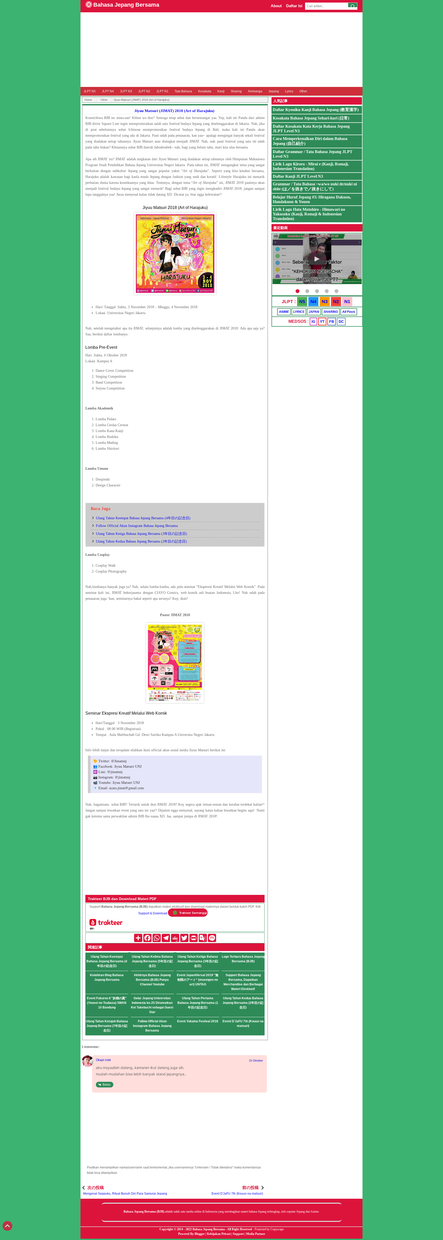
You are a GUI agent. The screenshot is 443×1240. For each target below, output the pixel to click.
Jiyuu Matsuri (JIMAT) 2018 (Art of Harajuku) (174, 111)
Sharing (236, 91)
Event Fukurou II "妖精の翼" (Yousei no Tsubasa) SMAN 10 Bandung (107, 1002)
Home (88, 99)
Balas (106, 1084)
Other (303, 91)
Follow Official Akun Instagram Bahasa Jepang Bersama (137, 526)
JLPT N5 (90, 91)
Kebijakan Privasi (218, 1234)
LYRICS (298, 312)
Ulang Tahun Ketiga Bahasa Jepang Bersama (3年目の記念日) (141, 534)
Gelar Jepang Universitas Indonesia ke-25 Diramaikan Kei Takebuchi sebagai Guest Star (152, 1005)
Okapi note (103, 1060)
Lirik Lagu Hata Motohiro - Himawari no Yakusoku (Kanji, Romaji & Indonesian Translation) (309, 214)
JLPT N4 (108, 91)
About (276, 6)
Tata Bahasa (183, 91)
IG (313, 321)
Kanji (221, 91)
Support (238, 1234)
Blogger (200, 1234)
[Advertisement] (221, 49)
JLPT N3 (126, 91)
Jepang (273, 91)
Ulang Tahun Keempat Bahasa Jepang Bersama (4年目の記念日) (143, 518)
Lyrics (289, 91)
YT (322, 321)
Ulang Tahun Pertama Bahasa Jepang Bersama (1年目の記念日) (197, 1002)
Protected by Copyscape (269, 1229)
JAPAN (314, 312)
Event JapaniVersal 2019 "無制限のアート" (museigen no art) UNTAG (197, 979)
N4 (313, 301)
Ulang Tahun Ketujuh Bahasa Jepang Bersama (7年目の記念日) (107, 1025)
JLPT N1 (162, 91)
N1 (347, 301)
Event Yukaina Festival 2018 (197, 1021)
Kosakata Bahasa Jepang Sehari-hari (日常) (311, 118)
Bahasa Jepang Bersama (126, 5)
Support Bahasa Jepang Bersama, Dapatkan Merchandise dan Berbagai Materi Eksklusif (243, 982)
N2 (336, 301)
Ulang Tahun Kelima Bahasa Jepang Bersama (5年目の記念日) (152, 961)
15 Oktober (256, 1060)
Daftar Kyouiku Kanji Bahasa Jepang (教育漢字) (316, 109)
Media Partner (255, 1234)
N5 (302, 301)
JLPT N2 (144, 91)
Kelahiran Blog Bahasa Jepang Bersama (107, 977)
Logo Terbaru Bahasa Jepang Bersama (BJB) (243, 959)
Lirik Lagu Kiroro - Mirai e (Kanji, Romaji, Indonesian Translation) (311, 166)
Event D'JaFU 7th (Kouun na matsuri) (243, 1023)
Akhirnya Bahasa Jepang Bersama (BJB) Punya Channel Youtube (152, 979)
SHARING (331, 312)
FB (331, 321)
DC (341, 321)
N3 (325, 301)
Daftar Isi (294, 6)
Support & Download (152, 913)
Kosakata (204, 91)
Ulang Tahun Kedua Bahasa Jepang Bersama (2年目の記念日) (141, 541)
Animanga (255, 91)
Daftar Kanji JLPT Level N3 (298, 176)
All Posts (348, 312)
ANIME (284, 312)
